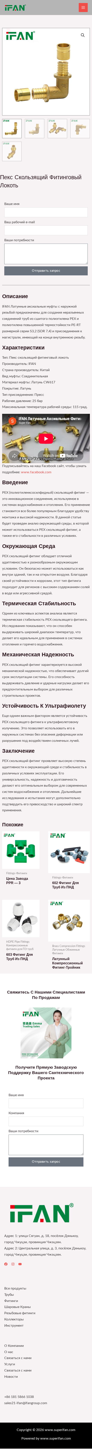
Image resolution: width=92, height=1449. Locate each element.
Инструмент (14, 1325)
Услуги (9, 1364)
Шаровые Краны (17, 1307)
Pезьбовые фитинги (19, 1313)
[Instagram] (13, 1264)
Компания (16, 1113)
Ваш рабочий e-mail (19, 222)
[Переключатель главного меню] (83, 7)
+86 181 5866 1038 (19, 1397)
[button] (83, 35)
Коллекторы (14, 1319)
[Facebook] (5, 1264)
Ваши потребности (19, 240)
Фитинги (11, 1301)
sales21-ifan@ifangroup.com (25, 1403)
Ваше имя (11, 204)
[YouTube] (20, 1264)
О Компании (14, 1345)
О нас (8, 1352)
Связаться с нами (17, 1358)
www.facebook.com (36, 472)
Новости (11, 1376)
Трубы (9, 1294)
